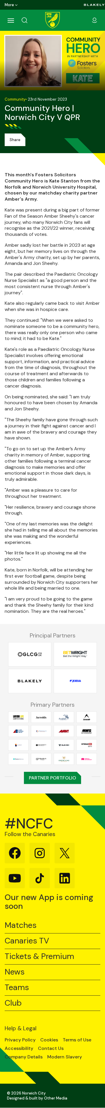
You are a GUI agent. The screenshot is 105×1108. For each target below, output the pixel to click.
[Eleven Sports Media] (64, 745)
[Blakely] (94, 5)
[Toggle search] (31, 20)
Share (15, 139)
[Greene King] (64, 759)
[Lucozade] (86, 717)
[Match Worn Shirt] (86, 731)
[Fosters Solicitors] (18, 759)
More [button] (9, 4)
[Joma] (75, 681)
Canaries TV (27, 941)
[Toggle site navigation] (10, 20)
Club (13, 1003)
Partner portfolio (52, 778)
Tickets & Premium (39, 956)
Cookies (49, 1040)
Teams (17, 987)
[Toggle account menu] (94, 20)
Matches (20, 925)
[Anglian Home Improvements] (64, 717)
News (14, 972)
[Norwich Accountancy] (86, 759)
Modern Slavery (64, 1057)
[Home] (52, 20)
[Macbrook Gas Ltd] (41, 731)
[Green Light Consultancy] (30, 654)
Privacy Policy (20, 1040)
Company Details (24, 1057)
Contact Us (51, 1048)
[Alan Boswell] (18, 731)
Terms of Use (77, 1040)
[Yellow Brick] (41, 759)
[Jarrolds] (41, 717)
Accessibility (19, 1048)
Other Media (55, 1098)
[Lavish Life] (18, 717)
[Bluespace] (18, 745)
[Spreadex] (86, 745)
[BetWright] (75, 654)
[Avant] (64, 731)
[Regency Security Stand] (41, 745)
